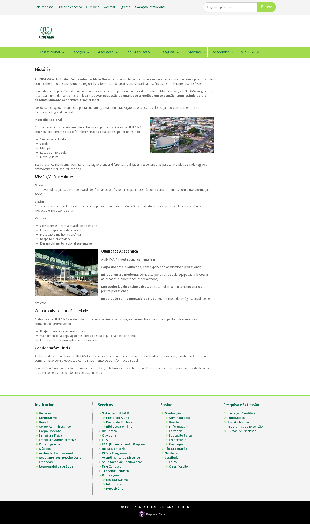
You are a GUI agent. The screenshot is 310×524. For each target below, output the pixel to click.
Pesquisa (167, 52)
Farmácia (176, 431)
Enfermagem (178, 427)
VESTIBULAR (251, 52)
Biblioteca (109, 431)
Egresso (125, 7)
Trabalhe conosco (70, 7)
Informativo (115, 484)
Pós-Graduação (137, 52)
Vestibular (172, 457)
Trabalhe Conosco (115, 471)
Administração (180, 418)
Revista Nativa (117, 480)
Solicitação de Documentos (122, 462)
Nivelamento (174, 453)
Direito (174, 422)
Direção (44, 422)
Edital (173, 462)
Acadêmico (221, 52)
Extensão (193, 52)
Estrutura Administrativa (57, 440)
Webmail (110, 7)
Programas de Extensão (245, 427)
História (45, 413)
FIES (105, 440)
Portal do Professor (120, 422)
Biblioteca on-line (119, 427)
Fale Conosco (111, 466)
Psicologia (176, 444)
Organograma (49, 444)
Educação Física (180, 435)
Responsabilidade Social (56, 466)
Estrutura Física (50, 435)
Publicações (110, 475)
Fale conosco (44, 7)
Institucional (50, 52)
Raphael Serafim (158, 514)
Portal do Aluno (117, 418)
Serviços (78, 52)
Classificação (178, 466)
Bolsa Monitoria (114, 449)
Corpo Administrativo (55, 427)
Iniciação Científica (241, 413)
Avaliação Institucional (150, 7)
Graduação (105, 52)
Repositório (114, 488)
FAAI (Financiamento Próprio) (123, 444)
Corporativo (48, 418)
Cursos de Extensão (242, 431)
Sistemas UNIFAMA (116, 413)
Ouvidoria (93, 7)
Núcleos (45, 449)
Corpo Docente (50, 431)
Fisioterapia (177, 440)
